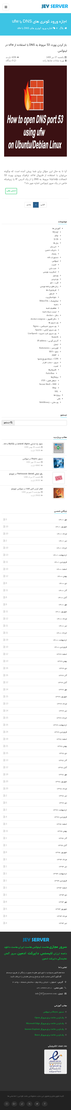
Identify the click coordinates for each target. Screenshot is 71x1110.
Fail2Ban (50, 373)
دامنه (56, 305)
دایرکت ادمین (50, 250)
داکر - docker (52, 316)
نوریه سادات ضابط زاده (54, 60)
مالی (58, 399)
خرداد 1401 (61, 548)
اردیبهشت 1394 (60, 874)
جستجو (7, 423)
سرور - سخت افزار (50, 363)
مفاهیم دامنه (51, 308)
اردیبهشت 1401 (60, 555)
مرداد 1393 (62, 916)
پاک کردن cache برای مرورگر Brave (49, 1035)
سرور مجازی (58, 947)
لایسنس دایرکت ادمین (35, 954)
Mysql (55, 232)
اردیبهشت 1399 (60, 725)
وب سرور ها (53, 323)
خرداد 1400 (61, 633)
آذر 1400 (62, 590)
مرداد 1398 (62, 789)
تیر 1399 (63, 711)
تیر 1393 (63, 923)
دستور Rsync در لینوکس (32, 458)
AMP (54, 355)
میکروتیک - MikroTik (48, 301)
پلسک (54, 254)
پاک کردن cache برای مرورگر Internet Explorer (44, 1029)
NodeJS (55, 337)
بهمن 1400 (62, 576)
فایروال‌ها (52, 370)
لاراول (51, 294)
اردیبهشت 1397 (60, 810)
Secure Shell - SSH (47, 384)
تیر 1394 (63, 867)
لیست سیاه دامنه (49, 312)
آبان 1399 (62, 683)
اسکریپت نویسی (49, 272)
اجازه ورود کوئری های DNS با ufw (35, 28)
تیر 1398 (63, 796)
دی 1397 (63, 803)
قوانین (20, 1096)
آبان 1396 (62, 845)
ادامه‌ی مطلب (11, 191)
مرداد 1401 (62, 534)
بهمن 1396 (62, 831)
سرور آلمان (10, 953)
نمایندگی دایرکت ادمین (54, 959)
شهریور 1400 (61, 612)
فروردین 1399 (60, 732)
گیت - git (54, 283)
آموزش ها (56, 229)
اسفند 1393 (61, 888)
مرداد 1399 (62, 704)
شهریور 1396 (61, 852)
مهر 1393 (62, 902)
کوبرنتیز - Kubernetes (48, 348)
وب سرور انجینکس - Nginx (44, 326)
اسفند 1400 (61, 569)
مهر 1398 (62, 775)
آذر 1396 (62, 838)
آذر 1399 (62, 675)
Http (54, 388)
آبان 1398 (62, 768)
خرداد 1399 (61, 718)
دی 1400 (63, 583)
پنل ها (55, 243)
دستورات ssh (52, 258)
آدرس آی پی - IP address (47, 341)
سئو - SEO (53, 352)
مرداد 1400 (62, 619)
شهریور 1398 (61, 782)
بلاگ (61, 28)
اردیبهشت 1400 (60, 640)
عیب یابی (52, 268)
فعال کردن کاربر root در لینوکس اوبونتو (27, 488)
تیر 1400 (63, 626)
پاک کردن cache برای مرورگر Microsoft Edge (45, 1024)
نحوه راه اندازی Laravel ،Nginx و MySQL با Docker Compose (22, 443)
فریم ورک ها (51, 290)
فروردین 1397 (60, 817)
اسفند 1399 (61, 654)
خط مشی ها (11, 1096)
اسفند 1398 (61, 739)
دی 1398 (63, 753)
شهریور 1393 (61, 909)
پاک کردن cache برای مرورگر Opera (49, 1018)
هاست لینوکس (40, 947)
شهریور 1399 (61, 697)
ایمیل (56, 344)
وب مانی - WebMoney (48, 402)
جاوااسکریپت (51, 297)
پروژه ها (57, 395)
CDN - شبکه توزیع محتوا (47, 359)
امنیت (54, 265)
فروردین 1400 (60, 647)
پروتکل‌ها (54, 377)
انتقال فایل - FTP (48, 381)
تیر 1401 (63, 541)
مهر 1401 (62, 520)
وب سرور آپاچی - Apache (45, 330)
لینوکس (55, 261)
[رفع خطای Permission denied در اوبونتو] (57, 478)
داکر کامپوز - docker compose (43, 319)
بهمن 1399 (62, 661)
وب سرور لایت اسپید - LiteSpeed (42, 334)
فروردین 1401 (60, 562)
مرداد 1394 (62, 860)
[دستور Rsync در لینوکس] (57, 463)
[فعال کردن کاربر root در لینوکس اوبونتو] (57, 493)
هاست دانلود (11, 947)
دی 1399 (63, 668)
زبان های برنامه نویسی (49, 287)
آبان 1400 (62, 598)
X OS (56, 239)
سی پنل (53, 247)
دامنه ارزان (60, 953)
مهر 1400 (62, 605)
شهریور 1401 (61, 527)
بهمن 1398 (62, 746)
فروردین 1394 (60, 881)
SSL (56, 392)
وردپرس (54, 279)
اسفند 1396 (61, 824)
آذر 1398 (62, 760)
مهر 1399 (62, 690)
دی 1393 (63, 895)
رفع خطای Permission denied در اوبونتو (26, 473)
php (56, 236)
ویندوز (55, 276)
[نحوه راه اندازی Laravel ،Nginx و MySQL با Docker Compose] (57, 448)
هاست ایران (25, 947)
